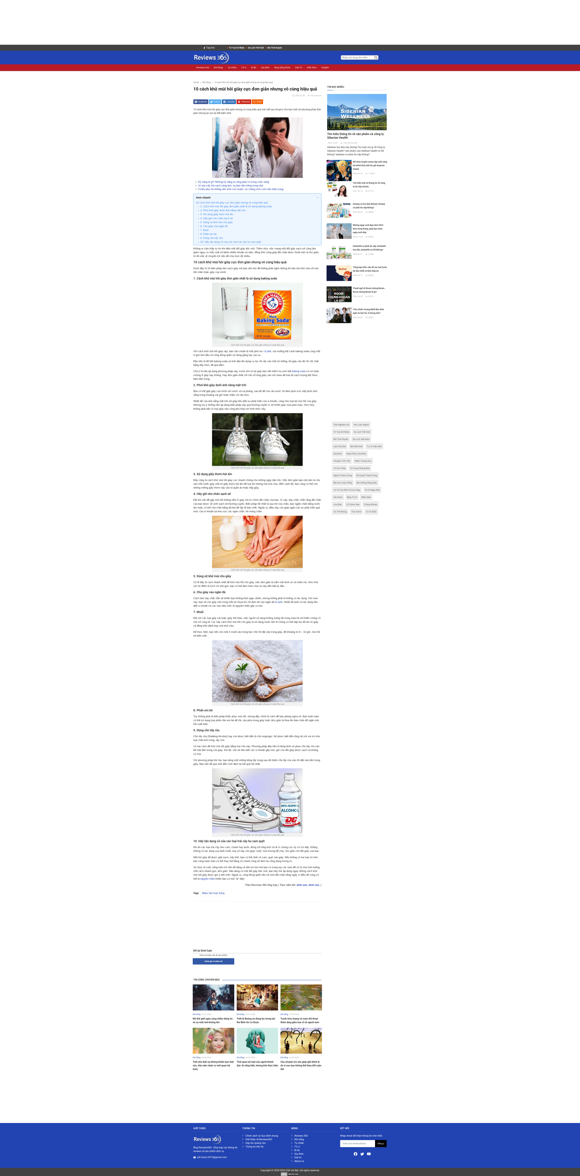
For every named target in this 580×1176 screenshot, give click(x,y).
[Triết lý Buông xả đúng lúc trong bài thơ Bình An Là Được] (257, 997)
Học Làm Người (361, 424)
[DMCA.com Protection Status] (290, 1174)
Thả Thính (356, 511)
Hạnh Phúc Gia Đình (356, 453)
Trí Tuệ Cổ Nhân (341, 432)
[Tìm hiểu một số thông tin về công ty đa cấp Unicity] (339, 188)
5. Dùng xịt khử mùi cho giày (216, 222)
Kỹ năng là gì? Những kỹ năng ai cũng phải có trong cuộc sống (233, 182)
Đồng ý (381, 1143)
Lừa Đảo (338, 504)
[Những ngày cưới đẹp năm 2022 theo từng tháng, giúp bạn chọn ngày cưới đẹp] (339, 230)
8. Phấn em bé (208, 234)
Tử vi (243, 67)
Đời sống (299, 1139)
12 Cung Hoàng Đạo (360, 468)
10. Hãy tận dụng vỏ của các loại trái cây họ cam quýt (230, 241)
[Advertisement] (290, 21)
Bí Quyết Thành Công (366, 475)
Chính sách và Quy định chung (261, 1135)
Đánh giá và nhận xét (213, 961)
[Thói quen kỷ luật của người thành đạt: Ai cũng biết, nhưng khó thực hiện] (257, 1040)
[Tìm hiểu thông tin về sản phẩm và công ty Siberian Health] (357, 111)
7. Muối (204, 230)
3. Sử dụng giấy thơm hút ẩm (216, 214)
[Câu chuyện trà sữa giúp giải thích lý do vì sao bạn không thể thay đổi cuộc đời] (301, 1040)
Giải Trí (298, 67)
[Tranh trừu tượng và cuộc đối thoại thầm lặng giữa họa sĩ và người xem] (301, 997)
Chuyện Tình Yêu (342, 461)
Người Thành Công (343, 475)
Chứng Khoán (370, 504)
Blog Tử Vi (352, 497)
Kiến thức (312, 67)
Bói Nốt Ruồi (356, 446)
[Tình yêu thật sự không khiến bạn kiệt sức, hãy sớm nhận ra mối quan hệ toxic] (213, 1040)
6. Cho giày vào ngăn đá (214, 226)
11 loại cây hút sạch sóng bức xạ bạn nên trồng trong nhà (230, 185)
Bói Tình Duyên (341, 439)
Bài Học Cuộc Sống (343, 482)
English (325, 67)
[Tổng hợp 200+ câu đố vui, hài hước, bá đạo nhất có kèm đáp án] (339, 273)
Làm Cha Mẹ (340, 446)
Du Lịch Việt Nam (361, 439)
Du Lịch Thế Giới (362, 432)
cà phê (267, 351)
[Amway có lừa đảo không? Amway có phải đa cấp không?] (339, 209)
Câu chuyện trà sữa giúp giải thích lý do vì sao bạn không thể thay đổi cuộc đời (300, 1065)
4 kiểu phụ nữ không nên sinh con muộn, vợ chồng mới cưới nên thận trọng (240, 189)
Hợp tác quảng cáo (255, 1143)
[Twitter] (362, 1153)
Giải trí (297, 1157)
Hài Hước (338, 497)
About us (299, 1161)
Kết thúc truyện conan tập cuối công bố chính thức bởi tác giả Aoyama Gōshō (370, 165)
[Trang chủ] (211, 57)
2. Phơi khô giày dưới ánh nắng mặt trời (222, 210)
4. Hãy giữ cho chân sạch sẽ (216, 218)
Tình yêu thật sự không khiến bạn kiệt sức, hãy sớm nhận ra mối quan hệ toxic (213, 1065)
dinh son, (303, 885)
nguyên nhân (207, 878)
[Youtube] (369, 1153)
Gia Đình (338, 453)
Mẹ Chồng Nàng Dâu (367, 482)
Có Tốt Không (340, 511)
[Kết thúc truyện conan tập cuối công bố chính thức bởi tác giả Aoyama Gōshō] (339, 172)
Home (196, 82)
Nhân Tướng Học (363, 461)
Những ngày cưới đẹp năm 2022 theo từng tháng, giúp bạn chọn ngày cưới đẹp (368, 229)
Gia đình (265, 67)
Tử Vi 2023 (371, 511)
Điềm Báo (366, 497)
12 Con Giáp (340, 468)
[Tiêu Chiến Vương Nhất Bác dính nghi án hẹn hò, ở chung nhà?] (339, 315)
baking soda (299, 371)
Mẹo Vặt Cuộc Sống (213, 893)
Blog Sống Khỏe (282, 67)
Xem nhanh (203, 197)
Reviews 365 (202, 67)
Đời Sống (218, 67)
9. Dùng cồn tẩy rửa (211, 238)
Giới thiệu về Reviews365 (258, 1139)
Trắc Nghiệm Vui (341, 424)
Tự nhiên (232, 67)
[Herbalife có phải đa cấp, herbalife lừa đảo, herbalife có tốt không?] (339, 251)
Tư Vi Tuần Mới (374, 446)
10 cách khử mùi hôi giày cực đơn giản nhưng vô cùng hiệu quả (232, 202)
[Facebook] (356, 1153)
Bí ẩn (253, 67)
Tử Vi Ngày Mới (372, 490)
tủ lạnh (279, 602)
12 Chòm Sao (352, 504)
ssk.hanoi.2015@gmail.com (212, 1157)
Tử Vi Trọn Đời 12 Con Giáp (347, 490)
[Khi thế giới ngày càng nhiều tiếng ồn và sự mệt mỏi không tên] (213, 997)
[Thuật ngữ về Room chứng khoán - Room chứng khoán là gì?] (339, 294)
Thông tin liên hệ (254, 1146)
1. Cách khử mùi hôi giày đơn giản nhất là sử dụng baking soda (236, 206)
